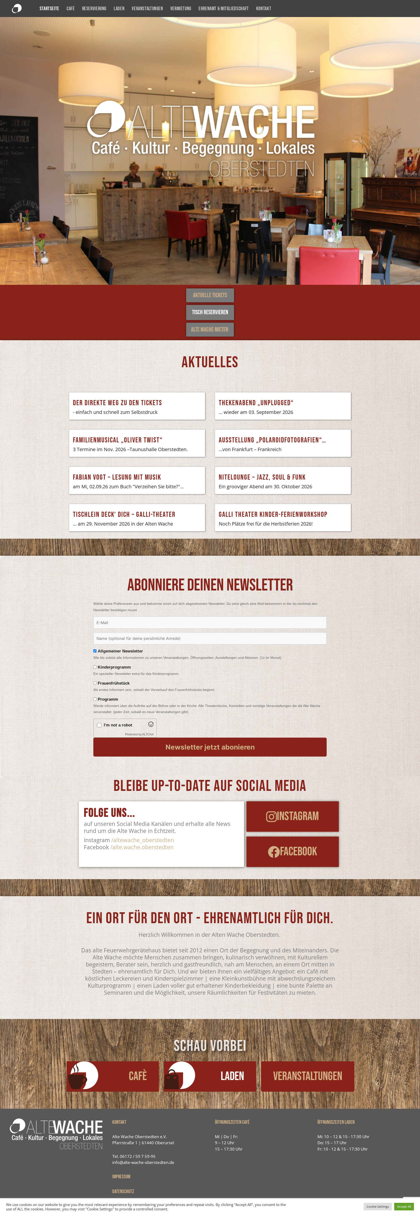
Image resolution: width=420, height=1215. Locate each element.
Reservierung (94, 9)
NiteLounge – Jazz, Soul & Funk (262, 477)
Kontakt (263, 9)
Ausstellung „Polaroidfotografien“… (272, 440)
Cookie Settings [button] (378, 1206)
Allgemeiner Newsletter (120, 651)
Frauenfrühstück (114, 683)
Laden (119, 9)
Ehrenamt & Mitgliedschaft (224, 9)
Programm (108, 699)
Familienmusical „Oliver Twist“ (118, 440)
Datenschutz (123, 1191)
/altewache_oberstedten (142, 840)
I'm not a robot (118, 725)
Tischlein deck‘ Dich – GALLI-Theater (124, 514)
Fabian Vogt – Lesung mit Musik (117, 477)
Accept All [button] (404, 1206)
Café (71, 9)
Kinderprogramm (114, 667)
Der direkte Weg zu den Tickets (117, 403)
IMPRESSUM (121, 1177)
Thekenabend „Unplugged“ (256, 403)
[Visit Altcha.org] (151, 725)
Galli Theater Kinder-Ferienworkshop (273, 514)
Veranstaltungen (147, 9)
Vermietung (180, 9)
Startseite (49, 9)
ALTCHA (148, 734)
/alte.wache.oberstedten (142, 847)
